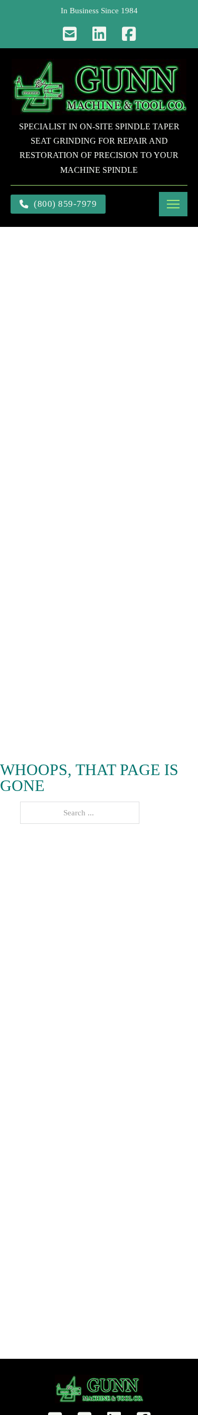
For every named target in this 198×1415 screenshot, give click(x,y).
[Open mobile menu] (173, 204)
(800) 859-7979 (65, 204)
